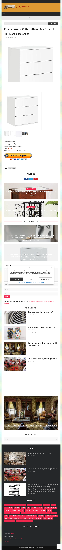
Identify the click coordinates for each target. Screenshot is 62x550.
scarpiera (40, 513)
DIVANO (40, 507)
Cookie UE (6, 541)
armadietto (16, 505)
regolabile (33, 513)
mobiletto (28, 510)
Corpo (10, 507)
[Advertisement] (31, 88)
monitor (35, 510)
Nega (31, 279)
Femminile (7, 510)
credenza (17, 507)
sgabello (41, 515)
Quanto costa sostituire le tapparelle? (40, 312)
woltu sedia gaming (9, 521)
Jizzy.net (12, 533)
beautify (23, 505)
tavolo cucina (8, 518)
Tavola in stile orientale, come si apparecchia (42, 358)
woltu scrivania (48, 518)
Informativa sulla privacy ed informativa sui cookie (34, 282)
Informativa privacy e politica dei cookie (13, 538)
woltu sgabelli (28, 521)
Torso (25, 518)
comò (53, 505)
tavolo (55, 515)
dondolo (53, 507)
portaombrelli (15, 513)
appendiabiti (8, 505)
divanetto (34, 507)
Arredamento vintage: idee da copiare (40, 453)
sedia (6, 515)
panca (49, 510)
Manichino (20, 510)
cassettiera (12, 168)
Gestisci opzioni (45, 279)
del (28, 507)
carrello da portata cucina (34, 505)
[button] (51, 268)
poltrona (7, 513)
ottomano (42, 510)
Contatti (6, 531)
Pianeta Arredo (29, 547)
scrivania (54, 513)
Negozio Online (53, 23)
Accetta (17, 279)
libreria (14, 510)
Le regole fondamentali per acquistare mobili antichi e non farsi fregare (42, 344)
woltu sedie (20, 521)
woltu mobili (38, 518)
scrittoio (47, 513)
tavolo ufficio (18, 518)
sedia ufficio (13, 515)
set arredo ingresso (31, 515)
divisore (47, 507)
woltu (31, 518)
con (6, 507)
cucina (23, 507)
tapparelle (48, 515)
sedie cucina (21, 515)
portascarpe (25, 513)
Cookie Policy (20, 282)
